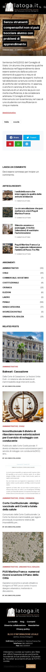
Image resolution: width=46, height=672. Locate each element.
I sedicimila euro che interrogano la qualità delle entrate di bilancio (28, 194)
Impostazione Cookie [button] (14, 666)
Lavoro (6, 297)
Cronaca (7, 287)
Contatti (31, 622)
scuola (16, 122)
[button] (4, 7)
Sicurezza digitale (12, 312)
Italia (6, 122)
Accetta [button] (31, 666)
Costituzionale (11, 283)
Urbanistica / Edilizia (13, 317)
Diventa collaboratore (15, 625)
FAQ (22, 622)
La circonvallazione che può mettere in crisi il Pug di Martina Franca (29, 211)
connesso (19, 172)
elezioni (7, 292)
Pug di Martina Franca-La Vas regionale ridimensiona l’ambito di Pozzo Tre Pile (28, 247)
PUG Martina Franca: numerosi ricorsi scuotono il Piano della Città (21, 575)
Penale (6, 302)
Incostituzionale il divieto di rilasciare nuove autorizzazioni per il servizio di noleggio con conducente (21, 436)
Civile (5, 273)
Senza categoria (11, 307)
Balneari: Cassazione (15, 371)
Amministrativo (11, 268)
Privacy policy (23, 629)
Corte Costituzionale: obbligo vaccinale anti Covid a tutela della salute (21, 506)
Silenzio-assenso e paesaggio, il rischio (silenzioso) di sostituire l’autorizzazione (26, 229)
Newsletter (33, 625)
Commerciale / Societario (16, 278)
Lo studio (13, 622)
